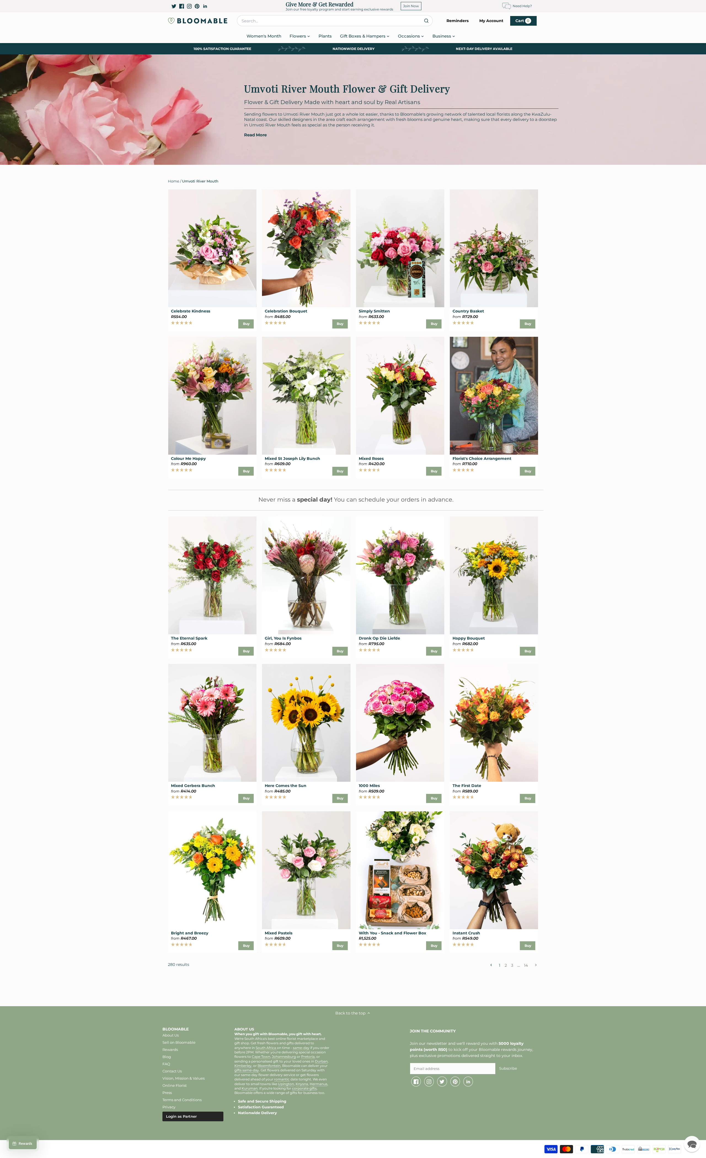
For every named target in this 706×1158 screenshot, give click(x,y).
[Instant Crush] (494, 870)
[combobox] (335, 20)
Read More (255, 135)
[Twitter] (174, 6)
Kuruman (250, 1088)
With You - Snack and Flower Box (392, 933)
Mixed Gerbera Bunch (193, 785)
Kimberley (243, 1066)
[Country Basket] (494, 248)
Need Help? (522, 6)
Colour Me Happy (188, 458)
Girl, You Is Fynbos (283, 638)
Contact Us (172, 1071)
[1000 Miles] (400, 723)
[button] (692, 1144)
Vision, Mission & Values (183, 1078)
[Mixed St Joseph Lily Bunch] (306, 396)
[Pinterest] (197, 6)
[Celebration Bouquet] (306, 248)
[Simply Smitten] (400, 248)
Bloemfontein (269, 1066)
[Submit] (426, 20)
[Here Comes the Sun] (306, 723)
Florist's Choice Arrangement (482, 458)
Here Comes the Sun (285, 785)
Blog (166, 1056)
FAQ (166, 1064)
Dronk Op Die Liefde (379, 638)
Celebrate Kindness (190, 311)
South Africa (266, 1048)
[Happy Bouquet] (494, 575)
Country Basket (468, 311)
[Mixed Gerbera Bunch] (212, 723)
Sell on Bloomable (179, 1042)
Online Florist (174, 1085)
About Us (170, 1035)
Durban (321, 1061)
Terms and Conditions (182, 1100)
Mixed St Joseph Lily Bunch (292, 458)
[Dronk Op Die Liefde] (400, 575)
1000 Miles (369, 785)
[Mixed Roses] (400, 396)
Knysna (302, 1084)
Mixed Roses (371, 458)
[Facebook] (181, 6)
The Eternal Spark (189, 638)
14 (526, 965)
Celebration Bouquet (286, 311)
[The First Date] (494, 723)
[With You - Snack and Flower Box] (400, 870)
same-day (301, 1048)
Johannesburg (284, 1057)
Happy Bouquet (469, 638)
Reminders (457, 20)
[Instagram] (189, 6)
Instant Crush (466, 933)
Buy (246, 324)
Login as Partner (181, 1116)
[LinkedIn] (205, 6)
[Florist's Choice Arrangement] (494, 396)
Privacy (168, 1107)
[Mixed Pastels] (306, 870)
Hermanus (318, 1084)
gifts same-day (246, 1070)
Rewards (170, 1049)
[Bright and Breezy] (212, 870)
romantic (282, 1079)
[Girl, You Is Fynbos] (306, 575)
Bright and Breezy (189, 933)
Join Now (411, 6)
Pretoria (308, 1057)
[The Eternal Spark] (212, 575)
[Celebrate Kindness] (212, 248)
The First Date (467, 785)
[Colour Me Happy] (212, 396)
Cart (522, 20)
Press (167, 1092)
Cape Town (261, 1057)
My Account (491, 20)
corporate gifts (304, 1088)
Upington (286, 1084)
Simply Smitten (374, 311)
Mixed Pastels (278, 933)
